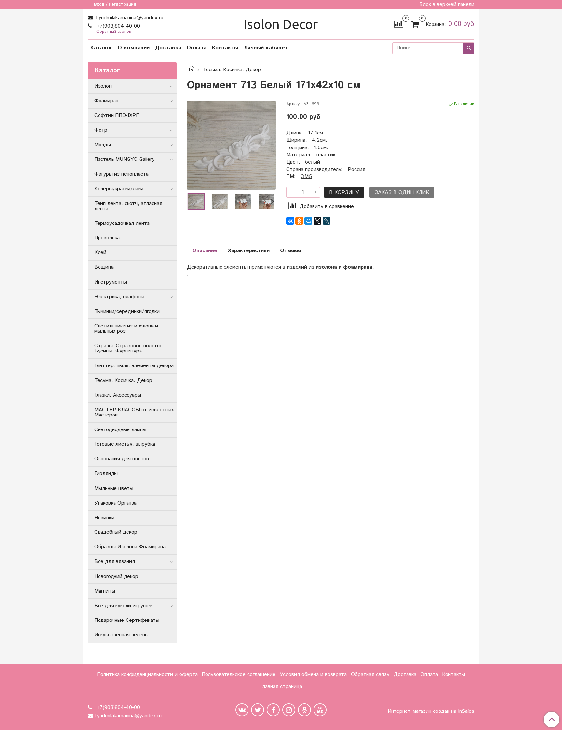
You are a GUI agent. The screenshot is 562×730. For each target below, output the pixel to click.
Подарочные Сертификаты (126, 620)
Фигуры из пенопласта (121, 174)
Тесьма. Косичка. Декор (232, 69)
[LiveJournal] (326, 221)
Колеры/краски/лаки (118, 189)
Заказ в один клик (402, 192)
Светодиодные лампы (120, 429)
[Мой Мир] (308, 221)
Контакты (225, 48)
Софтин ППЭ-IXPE (116, 115)
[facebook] (273, 709)
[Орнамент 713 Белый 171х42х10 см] (231, 145)
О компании (134, 48)
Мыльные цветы (113, 488)
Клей (100, 252)
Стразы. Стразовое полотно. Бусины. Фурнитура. (129, 348)
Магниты (104, 591)
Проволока (107, 238)
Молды (102, 144)
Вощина (104, 267)
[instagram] (288, 709)
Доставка (168, 48)
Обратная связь (370, 674)
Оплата (197, 48)
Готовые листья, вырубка (124, 444)
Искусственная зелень (121, 635)
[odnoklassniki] (304, 709)
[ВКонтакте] (290, 221)
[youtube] (320, 709)
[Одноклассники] (299, 221)
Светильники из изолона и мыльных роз (126, 328)
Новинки (104, 517)
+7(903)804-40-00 (117, 26)
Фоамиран (106, 101)
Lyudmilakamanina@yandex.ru (128, 17)
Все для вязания (114, 561)
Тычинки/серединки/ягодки (127, 311)
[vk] (241, 709)
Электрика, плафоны (119, 297)
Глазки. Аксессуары (117, 395)
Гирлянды (106, 473)
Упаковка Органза (115, 503)
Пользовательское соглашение (238, 674)
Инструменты (110, 282)
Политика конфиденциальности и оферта (147, 674)
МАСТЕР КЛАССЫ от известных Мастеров (134, 412)
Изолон (103, 86)
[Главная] (191, 69)
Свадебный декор (115, 532)
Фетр (100, 130)
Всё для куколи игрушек (123, 605)
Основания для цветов (121, 459)
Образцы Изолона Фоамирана (130, 547)
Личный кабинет (266, 48)
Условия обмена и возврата (313, 674)
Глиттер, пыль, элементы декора (134, 365)
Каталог (101, 48)
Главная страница (281, 686)
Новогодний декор (116, 576)
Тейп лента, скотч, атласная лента (128, 206)
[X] (317, 221)
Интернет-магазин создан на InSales (431, 711)
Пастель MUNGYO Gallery (124, 159)
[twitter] (257, 709)
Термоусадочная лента (122, 223)
